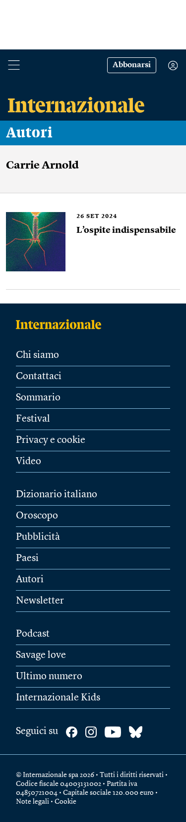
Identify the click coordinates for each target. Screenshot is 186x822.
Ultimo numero (49, 677)
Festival (33, 419)
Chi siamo (37, 355)
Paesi (27, 558)
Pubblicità (38, 537)
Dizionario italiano (56, 495)
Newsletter (40, 601)
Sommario (38, 398)
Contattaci (39, 377)
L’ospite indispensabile (126, 230)
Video (28, 462)
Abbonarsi (132, 65)
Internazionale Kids (58, 698)
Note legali (32, 801)
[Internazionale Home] (62, 324)
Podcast (33, 634)
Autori (29, 133)
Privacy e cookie (50, 440)
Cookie (65, 801)
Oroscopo (37, 516)
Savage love (41, 655)
